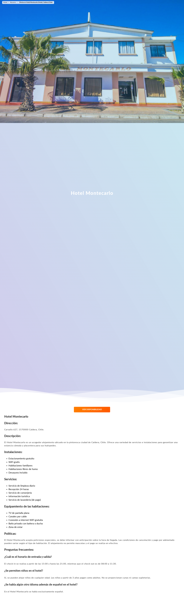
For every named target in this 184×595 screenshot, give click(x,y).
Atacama (13, 2)
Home (5, 2)
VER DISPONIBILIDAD (92, 410)
